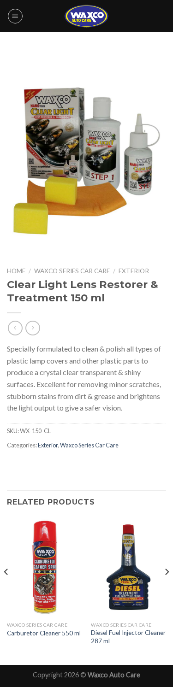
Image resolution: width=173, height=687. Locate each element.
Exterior (134, 271)
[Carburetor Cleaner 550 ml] (44, 567)
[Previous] (6, 590)
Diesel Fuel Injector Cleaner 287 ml (128, 637)
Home (16, 271)
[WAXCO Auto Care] (87, 16)
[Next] (166, 590)
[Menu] (15, 16)
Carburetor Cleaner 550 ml (44, 633)
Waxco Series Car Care (72, 271)
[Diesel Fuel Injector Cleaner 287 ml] (128, 567)
